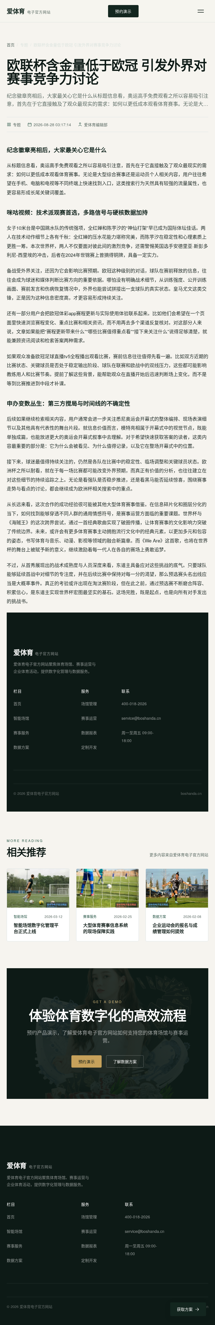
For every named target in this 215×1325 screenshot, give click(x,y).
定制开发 (89, 747)
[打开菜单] (202, 11)
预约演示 (123, 11)
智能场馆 (21, 718)
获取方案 (185, 1309)
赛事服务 (21, 732)
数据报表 (89, 732)
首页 (11, 44)
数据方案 (21, 747)
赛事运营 (89, 718)
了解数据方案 (125, 1061)
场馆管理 (89, 703)
